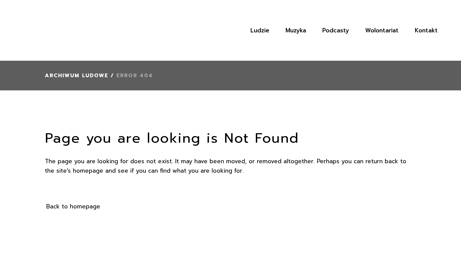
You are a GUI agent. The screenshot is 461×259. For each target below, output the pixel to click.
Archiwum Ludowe (76, 75)
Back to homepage (73, 206)
